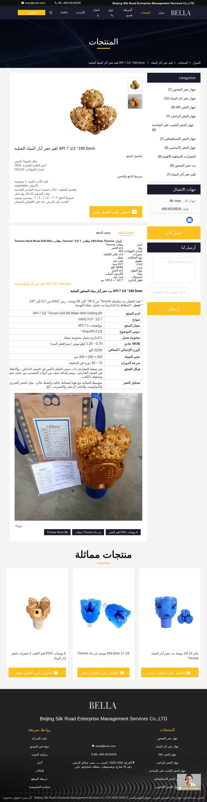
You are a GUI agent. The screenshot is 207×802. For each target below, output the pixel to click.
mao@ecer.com (35, 2)
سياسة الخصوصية (39, 786)
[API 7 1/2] (94, 112)
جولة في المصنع (39, 746)
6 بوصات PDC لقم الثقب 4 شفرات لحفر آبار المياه (38, 656)
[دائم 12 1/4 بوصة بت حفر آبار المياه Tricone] (170, 609)
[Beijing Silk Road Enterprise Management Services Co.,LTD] (181, 12)
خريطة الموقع (39, 778)
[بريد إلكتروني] (189, 220)
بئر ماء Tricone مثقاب (88, 532)
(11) (180, 98)
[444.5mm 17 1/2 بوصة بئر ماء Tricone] (103, 609)
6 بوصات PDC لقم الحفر (123, 532)
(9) (183, 107)
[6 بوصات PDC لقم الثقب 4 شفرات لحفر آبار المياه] (37, 609)
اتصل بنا (96, 12)
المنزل (197, 62)
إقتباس (31, 12)
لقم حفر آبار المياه (162, 62)
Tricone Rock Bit (57, 532)
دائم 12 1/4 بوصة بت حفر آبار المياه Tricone (175, 656)
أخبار (39, 762)
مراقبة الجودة (40, 754)
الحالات (39, 770)
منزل (161, 12)
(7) (182, 89)
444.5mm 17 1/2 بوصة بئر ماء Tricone (103, 653)
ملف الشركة (39, 738)
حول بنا (110, 12)
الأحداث (80, 12)
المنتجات (145, 12)
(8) (173, 127)
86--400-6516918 (69, 2)
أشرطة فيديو (128, 12)
